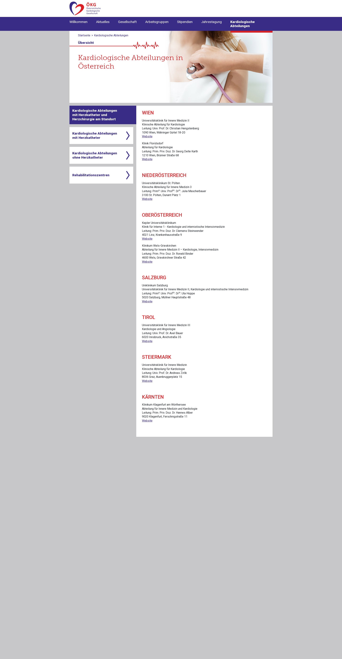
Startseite (84, 35)
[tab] (102, 115)
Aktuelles (103, 22)
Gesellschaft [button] (127, 22)
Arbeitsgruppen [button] (157, 22)
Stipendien (185, 22)
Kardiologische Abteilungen (242, 24)
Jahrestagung (211, 22)
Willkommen (78, 22)
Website (147, 136)
